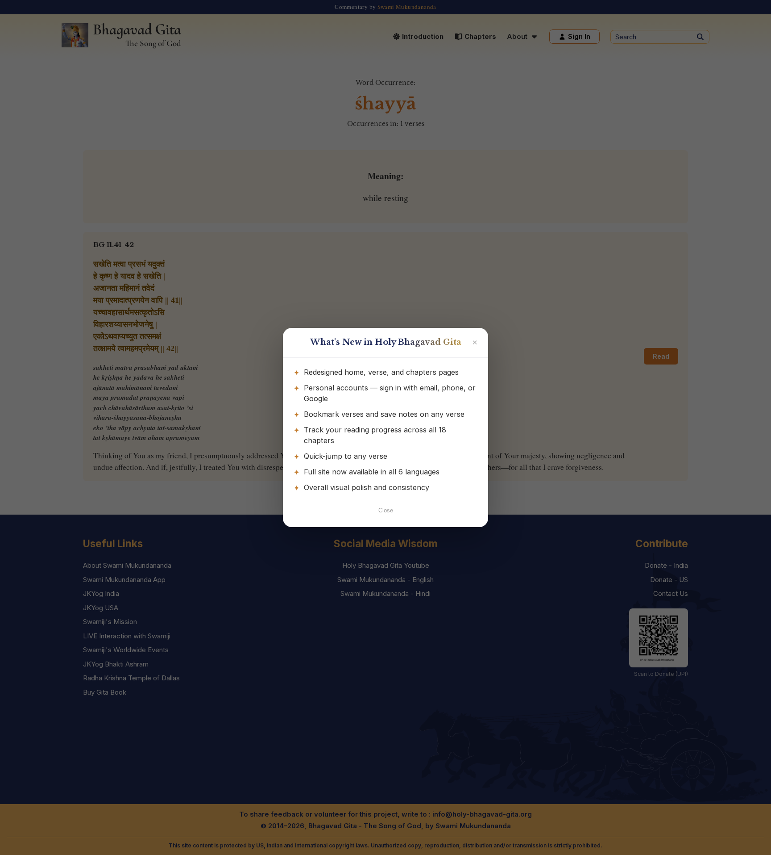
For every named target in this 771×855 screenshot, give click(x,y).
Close (385, 510)
